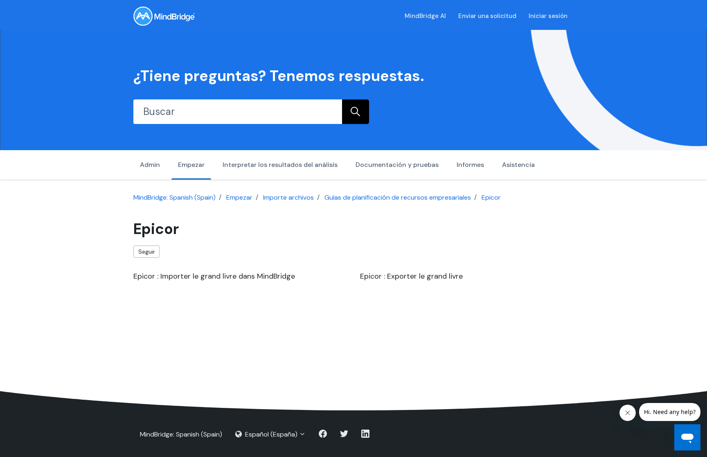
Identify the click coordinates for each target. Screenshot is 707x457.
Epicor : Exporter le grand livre (411, 276)
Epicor (491, 197)
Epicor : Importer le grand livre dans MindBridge (214, 276)
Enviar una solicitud (487, 16)
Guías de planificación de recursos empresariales (397, 197)
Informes (470, 164)
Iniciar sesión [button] (548, 16)
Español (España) (271, 434)
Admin (150, 164)
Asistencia (518, 164)
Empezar (191, 164)
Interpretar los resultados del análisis (280, 164)
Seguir (146, 251)
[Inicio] (164, 16)
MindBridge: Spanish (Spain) (174, 197)
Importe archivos (288, 197)
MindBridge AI (425, 16)
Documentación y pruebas (397, 164)
